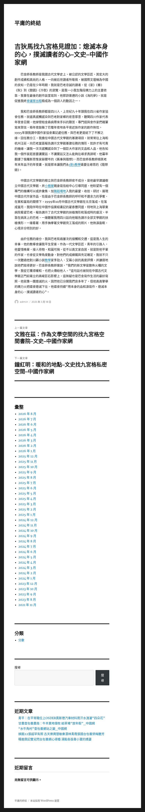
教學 (48, 260)
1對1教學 (75, 164)
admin (24, 301)
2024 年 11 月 (27, 525)
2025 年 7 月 (27, 483)
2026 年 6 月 (27, 424)
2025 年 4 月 (27, 499)
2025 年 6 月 (27, 488)
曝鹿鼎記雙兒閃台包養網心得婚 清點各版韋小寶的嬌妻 (55, 739)
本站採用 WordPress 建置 (44, 800)
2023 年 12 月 (27, 583)
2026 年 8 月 (27, 414)
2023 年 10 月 (27, 589)
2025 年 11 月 (27, 461)
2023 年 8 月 (27, 599)
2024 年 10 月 (27, 530)
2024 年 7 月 (27, 546)
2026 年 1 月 (27, 451)
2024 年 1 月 (26, 578)
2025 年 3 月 (27, 504)
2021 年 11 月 (27, 605)
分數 (21, 640)
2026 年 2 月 (27, 446)
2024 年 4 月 (27, 562)
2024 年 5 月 (27, 557)
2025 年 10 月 (27, 467)
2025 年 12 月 (27, 456)
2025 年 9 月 (27, 472)
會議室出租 (34, 101)
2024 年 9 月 (27, 536)
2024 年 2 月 (27, 573)
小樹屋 (49, 186)
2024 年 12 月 (27, 520)
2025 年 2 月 (27, 509)
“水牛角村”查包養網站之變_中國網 (42, 728)
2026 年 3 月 (27, 440)
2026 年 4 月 (27, 435)
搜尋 (18, 667)
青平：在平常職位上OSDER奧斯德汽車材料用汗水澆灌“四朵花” (61, 718)
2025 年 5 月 (27, 493)
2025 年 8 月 (27, 477)
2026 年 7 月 (27, 419)
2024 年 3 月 (27, 568)
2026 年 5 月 (27, 430)
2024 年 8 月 (27, 541)
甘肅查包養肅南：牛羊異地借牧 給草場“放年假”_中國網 (56, 723)
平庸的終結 (28, 23)
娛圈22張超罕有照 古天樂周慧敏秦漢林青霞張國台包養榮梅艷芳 (61, 734)
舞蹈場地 (60, 191)
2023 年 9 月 (27, 594)
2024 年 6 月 (27, 552)
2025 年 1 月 (26, 515)
